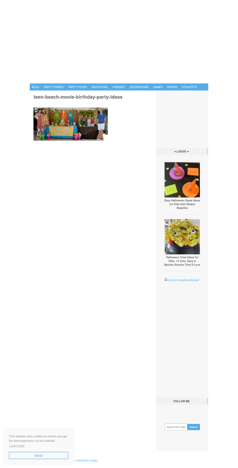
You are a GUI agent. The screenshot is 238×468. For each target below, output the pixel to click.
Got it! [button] (39, 455)
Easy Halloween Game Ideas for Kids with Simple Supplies (182, 204)
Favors (172, 87)
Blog (35, 87)
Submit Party (83, 460)
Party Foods (77, 87)
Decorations (139, 87)
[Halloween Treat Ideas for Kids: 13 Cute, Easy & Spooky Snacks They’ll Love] (182, 254)
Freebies (118, 87)
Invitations (99, 87)
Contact (94, 460)
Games (158, 87)
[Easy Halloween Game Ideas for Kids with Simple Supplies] (182, 197)
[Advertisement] (182, 118)
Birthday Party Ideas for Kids (119, 41)
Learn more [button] (17, 445)
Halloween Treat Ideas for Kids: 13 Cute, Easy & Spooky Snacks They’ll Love (182, 260)
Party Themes (54, 87)
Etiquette (189, 87)
